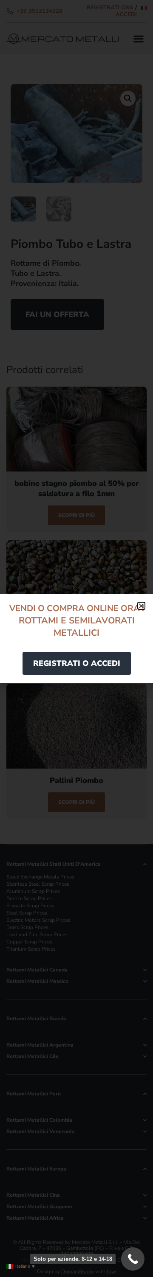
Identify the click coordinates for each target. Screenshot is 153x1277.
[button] (141, 606)
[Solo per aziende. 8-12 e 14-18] (132, 1259)
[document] (76, 638)
